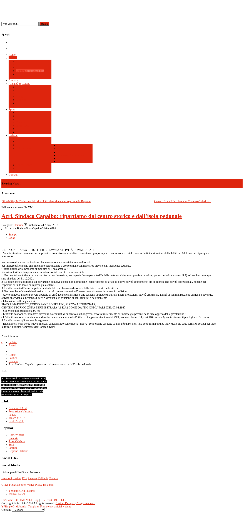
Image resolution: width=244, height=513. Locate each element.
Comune (18, 225)
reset (49, 500)
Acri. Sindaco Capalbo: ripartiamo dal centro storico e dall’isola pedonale (91, 216)
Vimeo (30, 484)
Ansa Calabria (17, 441)
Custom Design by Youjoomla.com (75, 503)
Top (36, 500)
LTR (63, 500)
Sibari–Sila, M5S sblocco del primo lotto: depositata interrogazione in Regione (46, 201)
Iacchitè (13, 447)
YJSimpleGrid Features (22, 490)
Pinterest (33, 478)
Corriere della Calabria (16, 436)
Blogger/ (21, 484)
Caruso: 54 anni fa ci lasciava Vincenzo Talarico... (182, 201)
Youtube (53, 478)
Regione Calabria (18, 451)
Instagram (48, 484)
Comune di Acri (18, 408)
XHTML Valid (23, 500)
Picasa (38, 484)
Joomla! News (17, 493)
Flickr (12, 484)
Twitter (17, 478)
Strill (11, 444)
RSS (24, 478)
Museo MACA (17, 417)
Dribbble (43, 478)
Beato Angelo (16, 421)
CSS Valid (7, 500)
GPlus (4, 484)
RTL (56, 500)
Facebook (7, 478)
